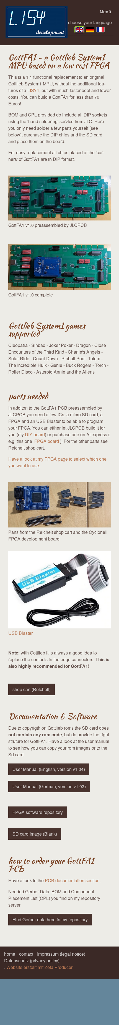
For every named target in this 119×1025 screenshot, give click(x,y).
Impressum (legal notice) (61, 954)
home (9, 954)
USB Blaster (20, 633)
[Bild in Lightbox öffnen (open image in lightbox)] (59, 198)
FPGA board (46, 441)
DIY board (35, 434)
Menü (105, 11)
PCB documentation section (72, 880)
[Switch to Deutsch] (90, 29)
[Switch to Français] (100, 29)
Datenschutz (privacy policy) (32, 960)
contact (26, 954)
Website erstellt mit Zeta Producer (39, 967)
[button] (31, 689)
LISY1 (33, 90)
